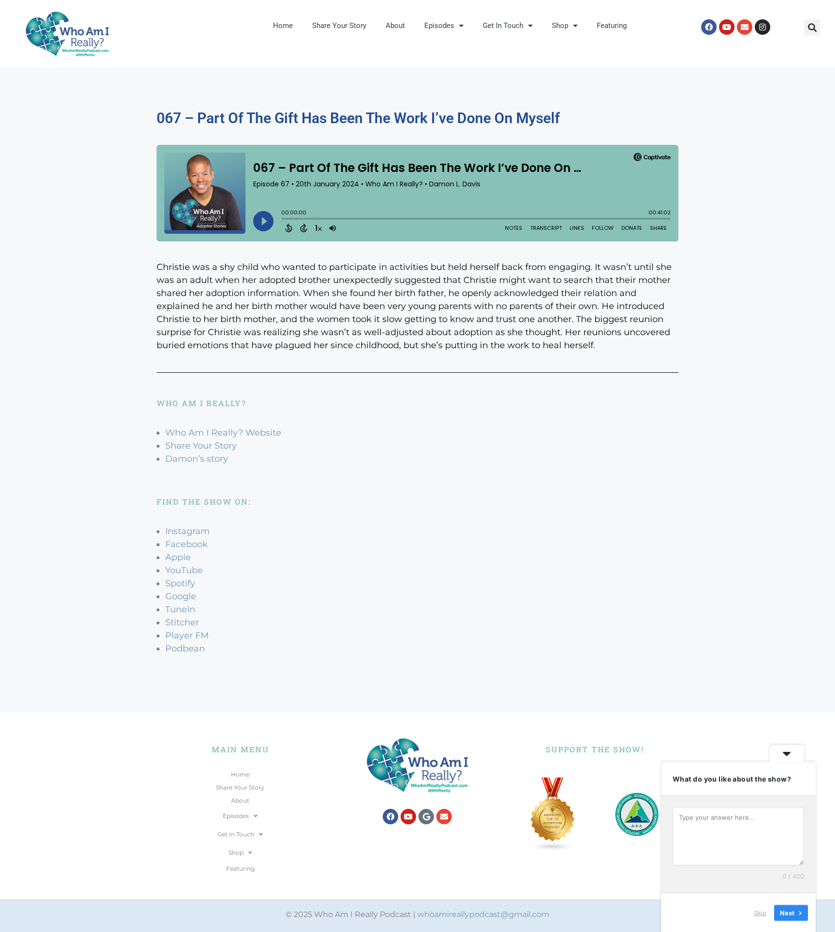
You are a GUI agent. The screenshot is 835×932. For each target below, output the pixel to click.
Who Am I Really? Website (223, 432)
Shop (560, 25)
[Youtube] (726, 27)
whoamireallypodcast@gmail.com (483, 914)
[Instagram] (762, 27)
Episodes (439, 25)
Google (180, 596)
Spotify (180, 583)
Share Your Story (339, 25)
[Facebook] (709, 27)
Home (283, 25)
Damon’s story (196, 458)
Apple (178, 557)
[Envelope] (744, 27)
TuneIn (180, 609)
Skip (760, 912)
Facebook (186, 544)
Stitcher (182, 622)
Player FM (187, 635)
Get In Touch (503, 25)
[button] (812, 27)
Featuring (612, 25)
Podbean (185, 648)
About (395, 25)
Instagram (187, 531)
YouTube (184, 570)
